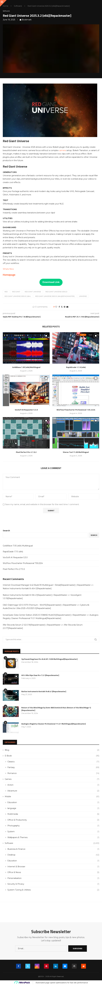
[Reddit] (83, 966)
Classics (53, 761)
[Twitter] (27, 966)
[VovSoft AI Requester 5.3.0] (26, 390)
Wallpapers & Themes (53, 837)
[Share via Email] (67, 307)
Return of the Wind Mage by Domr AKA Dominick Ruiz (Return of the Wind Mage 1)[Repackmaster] (56, 708)
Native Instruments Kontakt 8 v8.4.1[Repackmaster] (27, 588)
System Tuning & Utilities (53, 890)
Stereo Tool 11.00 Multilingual (76, 452)
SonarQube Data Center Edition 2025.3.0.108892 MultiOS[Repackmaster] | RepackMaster (44, 615)
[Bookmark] (46, 336)
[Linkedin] (55, 966)
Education (53, 802)
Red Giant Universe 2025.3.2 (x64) (18, 296)
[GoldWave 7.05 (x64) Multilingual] (26, 348)
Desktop (53, 855)
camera (62, 150)
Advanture (53, 791)
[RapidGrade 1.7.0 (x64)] (75, 348)
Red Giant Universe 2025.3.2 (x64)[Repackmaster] (55, 296)
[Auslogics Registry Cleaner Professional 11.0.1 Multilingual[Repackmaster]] (11, 727)
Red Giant (16, 292)
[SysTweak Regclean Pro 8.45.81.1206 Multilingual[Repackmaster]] (11, 663)
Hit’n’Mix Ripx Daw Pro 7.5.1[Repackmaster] (40, 675)
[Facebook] (18, 966)
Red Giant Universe (33, 292)
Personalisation (53, 878)
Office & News (53, 872)
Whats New (8, 269)
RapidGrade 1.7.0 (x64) (76, 367)
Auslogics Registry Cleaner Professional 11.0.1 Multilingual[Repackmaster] (53, 723)
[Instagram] (37, 966)
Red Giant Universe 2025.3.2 (56, 292)
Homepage (9, 275)
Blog (52, 750)
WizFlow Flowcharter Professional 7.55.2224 (76, 409)
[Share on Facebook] (59, 307)
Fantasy (53, 767)
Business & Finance (53, 849)
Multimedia (53, 814)
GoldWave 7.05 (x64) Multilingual (26, 367)
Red (6, 292)
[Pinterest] (46, 966)
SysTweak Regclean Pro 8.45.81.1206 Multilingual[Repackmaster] (49, 659)
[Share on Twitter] (62, 307)
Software (18, 6)
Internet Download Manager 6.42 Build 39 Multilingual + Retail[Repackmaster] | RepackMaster (47, 585)
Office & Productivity (53, 820)
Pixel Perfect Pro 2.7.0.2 (26, 452)
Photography (53, 825)
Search (6, 530)
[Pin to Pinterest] (64, 307)
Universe (83, 296)
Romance (53, 773)
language (53, 808)
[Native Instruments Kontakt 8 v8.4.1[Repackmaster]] (11, 695)
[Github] (74, 966)
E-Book (52, 756)
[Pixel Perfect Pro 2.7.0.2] (26, 433)
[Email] (65, 966)
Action (53, 785)
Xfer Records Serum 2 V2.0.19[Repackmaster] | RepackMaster (31, 625)
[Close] (3, 3)
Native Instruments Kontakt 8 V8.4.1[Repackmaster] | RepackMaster (35, 595)
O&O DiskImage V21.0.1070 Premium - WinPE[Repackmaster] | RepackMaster (39, 605)
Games (52, 779)
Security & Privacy (53, 884)
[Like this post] (56, 307)
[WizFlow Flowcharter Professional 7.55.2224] (75, 390)
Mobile (52, 796)
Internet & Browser (53, 866)
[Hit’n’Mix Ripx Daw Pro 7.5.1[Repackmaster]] (11, 679)
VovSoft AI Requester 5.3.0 (26, 409)
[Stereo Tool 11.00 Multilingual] (75, 433)
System (53, 831)
